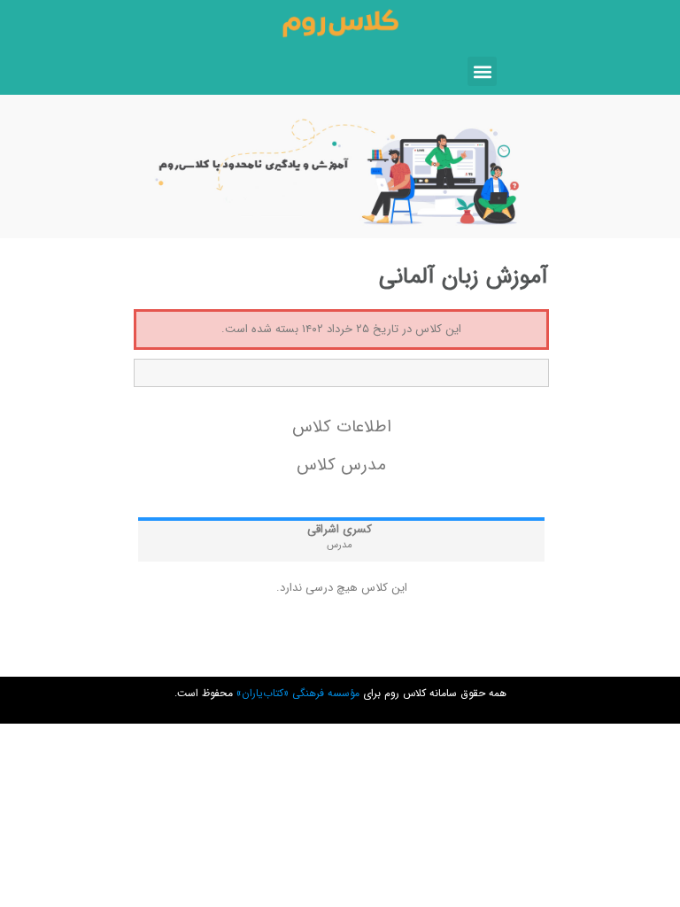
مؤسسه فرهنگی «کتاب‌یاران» (297, 693)
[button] (482, 71)
